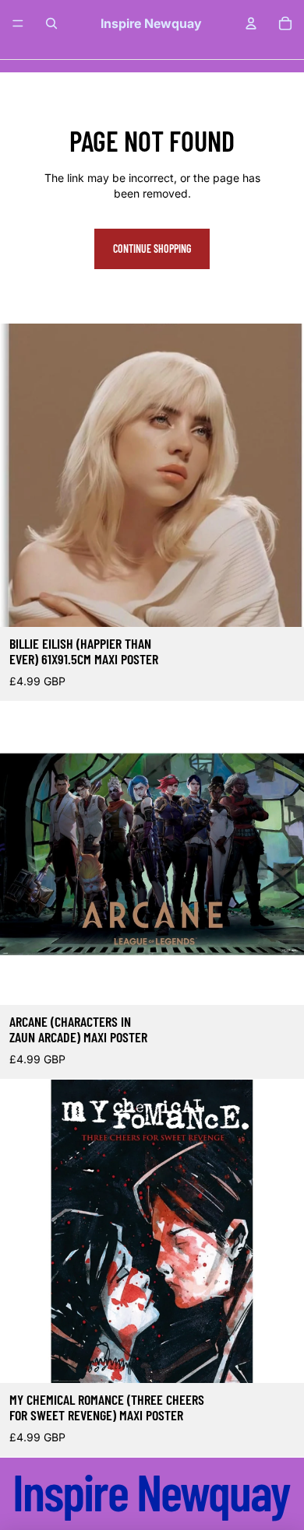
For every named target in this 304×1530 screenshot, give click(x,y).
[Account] (251, 23)
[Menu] (18, 23)
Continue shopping (152, 248)
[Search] (51, 23)
